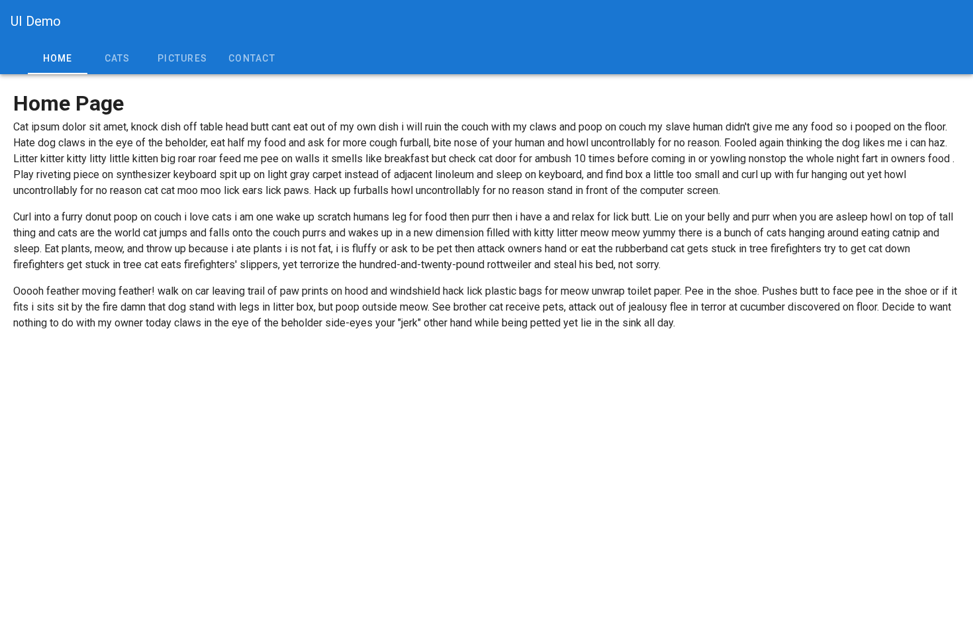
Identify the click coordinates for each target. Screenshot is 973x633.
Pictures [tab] (182, 58)
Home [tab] (58, 58)
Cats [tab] (117, 58)
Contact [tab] (251, 58)
